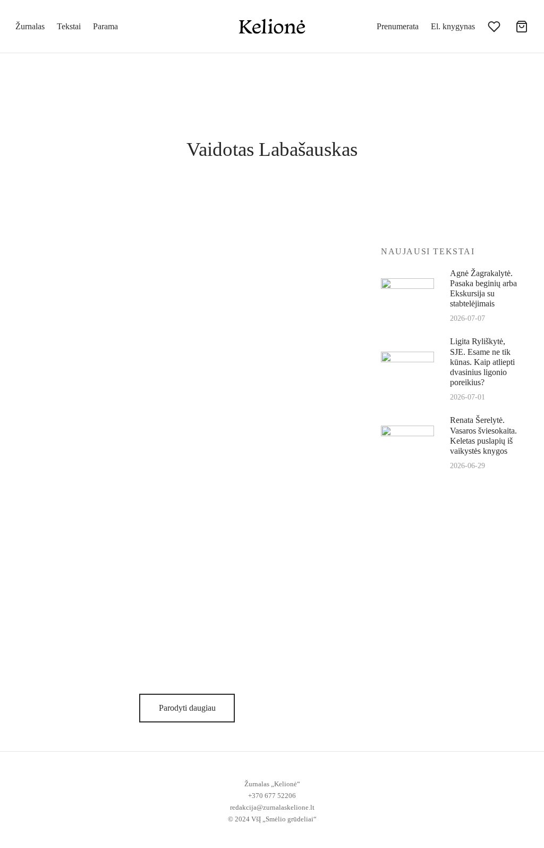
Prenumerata (398, 26)
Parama (105, 26)
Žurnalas (30, 26)
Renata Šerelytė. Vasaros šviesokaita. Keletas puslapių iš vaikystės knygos (483, 435)
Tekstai (69, 26)
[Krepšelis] (521, 26)
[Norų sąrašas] (495, 26)
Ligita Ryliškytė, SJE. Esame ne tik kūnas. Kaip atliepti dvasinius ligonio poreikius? (482, 362)
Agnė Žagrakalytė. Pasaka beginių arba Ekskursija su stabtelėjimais (483, 289)
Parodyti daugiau (186, 707)
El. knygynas (453, 26)
